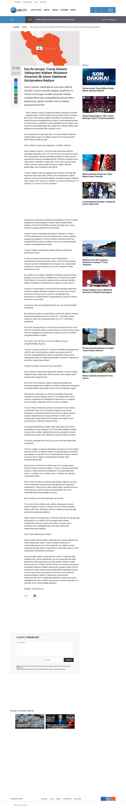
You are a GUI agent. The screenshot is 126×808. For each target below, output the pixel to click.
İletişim (58, 799)
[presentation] (17, 19)
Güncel (46, 10)
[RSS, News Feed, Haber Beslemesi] (113, 799)
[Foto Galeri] (114, 2)
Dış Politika (36, 10)
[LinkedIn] (15, 87)
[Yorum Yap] (15, 102)
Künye (52, 799)
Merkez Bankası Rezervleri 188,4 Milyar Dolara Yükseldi (55, 20)
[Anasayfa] (11, 2)
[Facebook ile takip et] (103, 799)
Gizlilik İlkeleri (67, 799)
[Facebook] (15, 80)
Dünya (73, 10)
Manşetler (18, 2)
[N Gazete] (18, 10)
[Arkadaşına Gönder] (15, 94)
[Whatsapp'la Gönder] (15, 91)
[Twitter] (15, 83)
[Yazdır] (15, 98)
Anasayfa (44, 799)
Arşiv (36, 2)
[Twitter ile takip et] (108, 799)
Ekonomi (64, 10)
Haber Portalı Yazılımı (20, 805)
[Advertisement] (52, 202)
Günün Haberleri (27, 2)
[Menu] (93, 10)
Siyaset (55, 10)
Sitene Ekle (43, 2)
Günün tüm (109, 20)
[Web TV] (110, 2)
